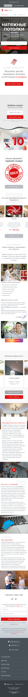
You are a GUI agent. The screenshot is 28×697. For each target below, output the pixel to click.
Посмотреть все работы (14, 392)
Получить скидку (14, 186)
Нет (16, 599)
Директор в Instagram (14, 340)
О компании (5, 657)
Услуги (3, 672)
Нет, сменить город (19, 5)
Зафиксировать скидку (15, 117)
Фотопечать (5, 668)
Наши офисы (15, 649)
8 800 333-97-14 (15, 642)
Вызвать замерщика (14, 48)
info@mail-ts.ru (15, 645)
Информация (5, 675)
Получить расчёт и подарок (14, 84)
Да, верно (8, 5)
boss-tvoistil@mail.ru (6, 307)
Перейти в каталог (14, 236)
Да (12, 599)
